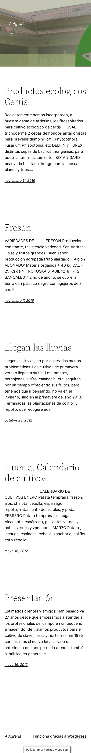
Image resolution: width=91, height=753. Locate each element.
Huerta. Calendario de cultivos (42, 472)
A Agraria (17, 23)
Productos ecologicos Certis (45, 96)
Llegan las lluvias (38, 347)
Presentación (30, 597)
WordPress (77, 736)
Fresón (18, 227)
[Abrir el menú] (11, 34)
